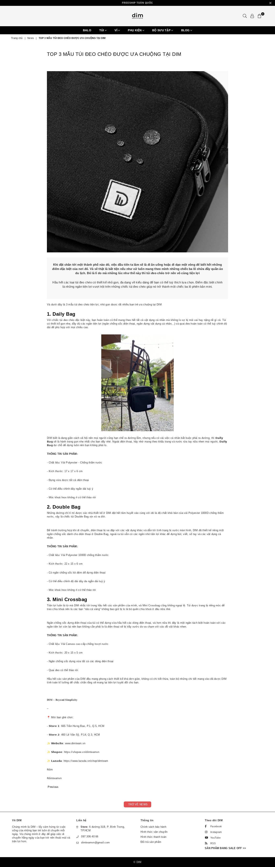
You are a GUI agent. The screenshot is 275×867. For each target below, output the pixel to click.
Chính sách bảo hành (153, 826)
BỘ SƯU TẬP (161, 30)
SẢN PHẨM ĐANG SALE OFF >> (225, 848)
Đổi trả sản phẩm (151, 841)
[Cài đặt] (252, 16)
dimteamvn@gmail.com (95, 842)
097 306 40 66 (89, 836)
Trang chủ (17, 38)
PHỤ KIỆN (135, 30)
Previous (53, 786)
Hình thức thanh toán (153, 836)
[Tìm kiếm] (245, 16)
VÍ (116, 30)
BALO (87, 30)
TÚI (102, 30)
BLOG (185, 30)
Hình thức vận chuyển (154, 831)
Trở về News (137, 804)
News (30, 38)
